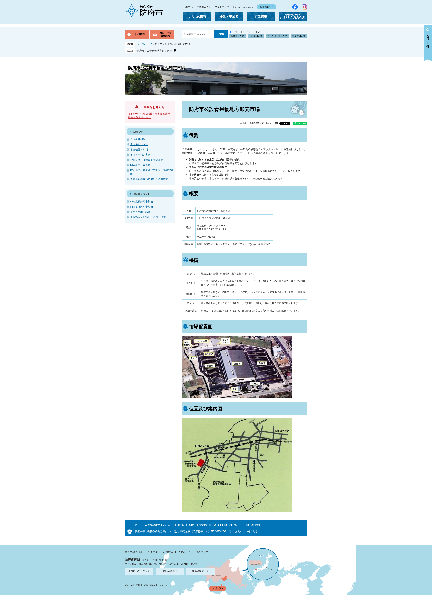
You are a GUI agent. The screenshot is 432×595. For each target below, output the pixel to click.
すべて (235, 31)
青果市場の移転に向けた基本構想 (149, 179)
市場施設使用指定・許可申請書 (148, 217)
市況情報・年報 (139, 149)
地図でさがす (298, 36)
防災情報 (140, 34)
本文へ (189, 7)
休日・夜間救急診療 (165, 34)
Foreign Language (243, 7)
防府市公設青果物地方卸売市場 (154, 50)
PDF (258, 31)
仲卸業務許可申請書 (141, 201)
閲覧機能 (265, 7)
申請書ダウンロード (144, 193)
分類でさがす (255, 36)
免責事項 (153, 552)
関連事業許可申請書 (141, 206)
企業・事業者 (229, 16)
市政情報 (261, 16)
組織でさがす (237, 36)
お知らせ (138, 131)
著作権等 (168, 552)
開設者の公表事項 (140, 165)
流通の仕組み (137, 139)
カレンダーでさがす (277, 36)
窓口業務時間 (170, 571)
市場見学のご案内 (140, 154)
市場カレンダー (139, 144)
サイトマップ (222, 7)
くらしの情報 (197, 16)
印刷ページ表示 (276, 123)
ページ (247, 31)
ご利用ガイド (204, 7)
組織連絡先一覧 (200, 571)
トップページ (144, 44)
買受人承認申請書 (140, 211)
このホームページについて (193, 552)
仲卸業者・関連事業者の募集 (146, 159)
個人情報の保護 (134, 552)
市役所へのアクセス (139, 571)
